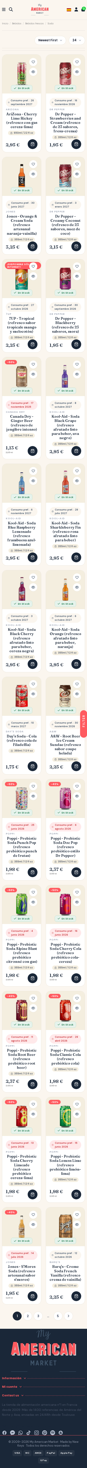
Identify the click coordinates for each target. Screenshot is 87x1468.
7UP (8, 314)
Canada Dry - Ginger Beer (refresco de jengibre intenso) (21, 423)
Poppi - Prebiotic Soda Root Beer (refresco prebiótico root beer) (22, 1059)
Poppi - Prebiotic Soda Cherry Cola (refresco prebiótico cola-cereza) (65, 953)
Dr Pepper (57, 109)
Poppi (10, 833)
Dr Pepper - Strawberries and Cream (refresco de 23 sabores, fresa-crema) (65, 122)
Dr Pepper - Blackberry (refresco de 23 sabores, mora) (65, 325)
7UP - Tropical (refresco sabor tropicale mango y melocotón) (21, 325)
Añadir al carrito (32, 144)
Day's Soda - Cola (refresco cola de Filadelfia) (22, 740)
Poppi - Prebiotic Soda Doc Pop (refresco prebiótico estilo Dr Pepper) (65, 847)
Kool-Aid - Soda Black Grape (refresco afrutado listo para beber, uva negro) (65, 427)
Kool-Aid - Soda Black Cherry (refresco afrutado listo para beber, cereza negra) (22, 640)
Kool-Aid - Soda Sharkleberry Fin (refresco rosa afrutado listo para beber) (65, 531)
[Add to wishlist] (33, 62)
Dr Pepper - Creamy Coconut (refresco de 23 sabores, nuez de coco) (65, 225)
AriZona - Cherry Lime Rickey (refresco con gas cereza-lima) (21, 120)
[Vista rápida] (33, 72)
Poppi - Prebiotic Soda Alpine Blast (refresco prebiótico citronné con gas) (21, 953)
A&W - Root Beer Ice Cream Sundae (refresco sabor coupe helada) (65, 745)
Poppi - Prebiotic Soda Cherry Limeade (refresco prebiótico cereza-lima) (22, 1167)
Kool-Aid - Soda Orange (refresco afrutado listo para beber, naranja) (65, 638)
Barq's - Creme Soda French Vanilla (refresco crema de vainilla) (65, 1273)
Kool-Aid (57, 412)
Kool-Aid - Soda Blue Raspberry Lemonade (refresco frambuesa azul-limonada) (21, 534)
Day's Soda (15, 731)
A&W (53, 731)
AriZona (12, 109)
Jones (11, 211)
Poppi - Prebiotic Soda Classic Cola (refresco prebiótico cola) (65, 1056)
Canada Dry (15, 412)
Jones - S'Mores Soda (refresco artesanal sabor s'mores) (21, 1273)
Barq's (55, 1262)
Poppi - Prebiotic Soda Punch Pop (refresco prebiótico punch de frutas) (21, 847)
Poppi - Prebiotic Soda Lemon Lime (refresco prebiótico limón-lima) (65, 1165)
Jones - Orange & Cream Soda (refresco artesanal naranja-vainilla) (21, 225)
